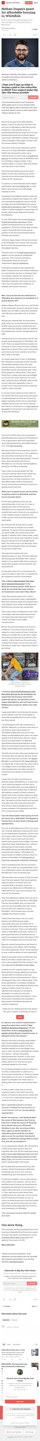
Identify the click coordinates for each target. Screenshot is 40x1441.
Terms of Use (30, 1413)
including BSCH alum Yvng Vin (15, 1237)
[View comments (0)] (10, 35)
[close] (34, 1369)
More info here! (8, 1245)
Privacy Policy (21, 1417)
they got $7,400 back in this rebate (20, 965)
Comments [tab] (6, 1320)
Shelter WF (24, 186)
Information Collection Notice (26, 1415)
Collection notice (20, 1427)
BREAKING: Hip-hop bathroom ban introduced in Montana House (14, 1366)
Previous (7, 1306)
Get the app (29, 1432)
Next (33, 1306)
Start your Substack (15, 1432)
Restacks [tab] (14, 1320)
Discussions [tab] (16, 1344)
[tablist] (10, 1320)
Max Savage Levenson (8, 28)
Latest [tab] (9, 1344)
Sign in (36, 3)
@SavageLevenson (16, 1262)
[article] (20, 1354)
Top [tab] (4, 1344)
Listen (36, 29)
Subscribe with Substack (21, 1409)
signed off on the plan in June (14, 207)
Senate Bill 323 (31, 761)
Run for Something (20, 263)
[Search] (36, 1344)
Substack (10, 1437)
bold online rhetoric (28, 252)
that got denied (16, 446)
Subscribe (29, 3)
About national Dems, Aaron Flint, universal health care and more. (13, 1353)
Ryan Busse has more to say (13, 1350)
